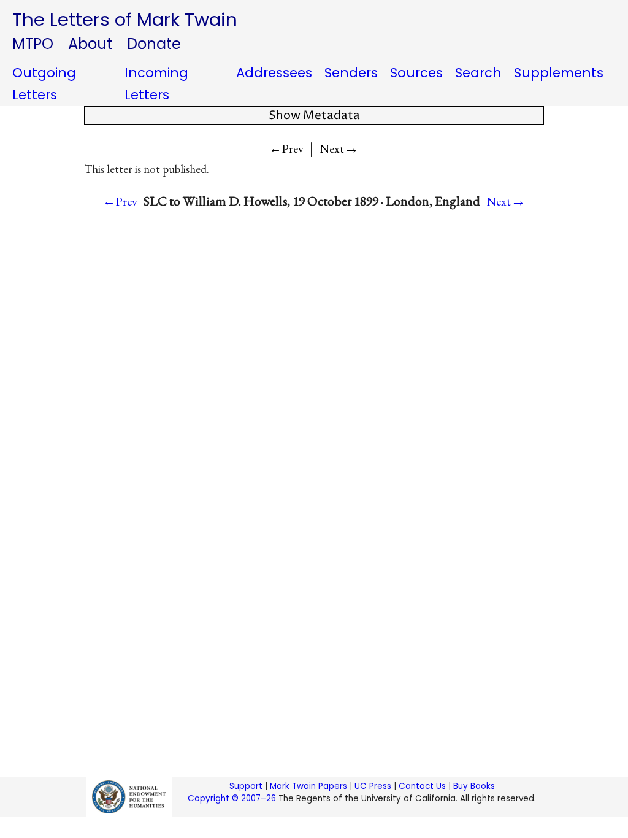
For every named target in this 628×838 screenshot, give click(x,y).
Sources (416, 73)
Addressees (274, 73)
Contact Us (422, 786)
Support (245, 786)
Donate (154, 44)
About (90, 44)
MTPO (32, 44)
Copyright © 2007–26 (232, 798)
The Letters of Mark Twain (124, 19)
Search (478, 73)
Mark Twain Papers (308, 786)
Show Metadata (314, 115)
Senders (351, 73)
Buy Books (474, 786)
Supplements (558, 73)
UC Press (372, 786)
